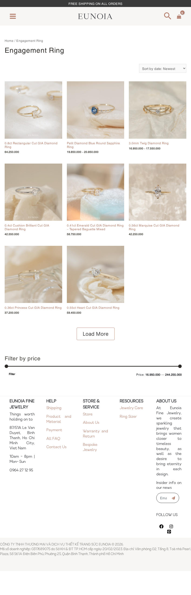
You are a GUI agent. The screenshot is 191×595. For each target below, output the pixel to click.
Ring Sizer (128, 417)
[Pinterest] (169, 531)
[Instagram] (171, 526)
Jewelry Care (131, 408)
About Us (91, 423)
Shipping (53, 408)
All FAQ (53, 439)
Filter (12, 374)
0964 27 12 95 (21, 470)
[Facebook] (161, 526)
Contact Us (56, 447)
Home (9, 40)
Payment (54, 430)
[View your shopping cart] (179, 16)
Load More (96, 334)
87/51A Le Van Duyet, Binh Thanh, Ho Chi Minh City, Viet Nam (22, 438)
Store (87, 414)
